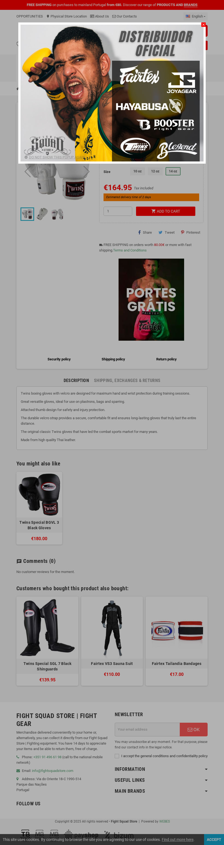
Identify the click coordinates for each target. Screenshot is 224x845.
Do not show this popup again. (57, 157)
